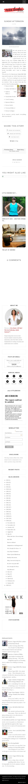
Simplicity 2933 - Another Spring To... (14, 219)
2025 (7, 480)
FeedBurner (17, 366)
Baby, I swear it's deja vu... (14, 560)
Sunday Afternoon (12, 557)
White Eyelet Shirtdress (13, 554)
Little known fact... (9, 193)
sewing (16, 141)
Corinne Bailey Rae (18, 60)
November (10, 525)
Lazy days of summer (13, 551)
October (9, 527)
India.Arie (4, 62)
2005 (7, 585)
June (8, 572)
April (8, 576)
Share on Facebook (14, 130)
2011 (7, 509)
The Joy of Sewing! (8, 250)
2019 (7, 491)
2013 (7, 505)
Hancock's (16, 66)
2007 (7, 518)
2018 (7, 493)
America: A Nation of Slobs (15, 654)
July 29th (9, 539)
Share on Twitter (15, 133)
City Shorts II (10, 569)
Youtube (20, 383)
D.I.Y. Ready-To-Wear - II (13, 548)
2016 (7, 498)
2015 (7, 500)
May (8, 574)
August (9, 532)
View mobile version (14, 151)
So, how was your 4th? (13, 563)
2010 (7, 511)
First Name (7, 437)
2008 (7, 516)
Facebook (7, 378)
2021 (7, 487)
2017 (7, 496)
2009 (7, 514)
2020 (7, 489)
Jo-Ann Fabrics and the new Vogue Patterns (14, 720)
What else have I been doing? (15, 536)
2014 (7, 502)
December (10, 523)
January (9, 583)
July (8, 534)
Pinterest (7, 383)
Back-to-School (11, 542)
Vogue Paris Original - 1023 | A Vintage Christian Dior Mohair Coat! (16, 694)
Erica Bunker (17, 160)
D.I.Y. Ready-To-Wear (13, 566)
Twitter (14, 378)
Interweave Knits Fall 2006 (18, 74)
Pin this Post (15, 137)
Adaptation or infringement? (15, 545)
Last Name (7, 441)
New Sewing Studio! (13, 743)
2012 (7, 507)
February (9, 581)
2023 (7, 484)
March (9, 578)
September (10, 529)
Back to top (21, 782)
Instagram (20, 378)
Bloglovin (14, 383)
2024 (7, 482)
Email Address (13, 433)
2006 (7, 520)
